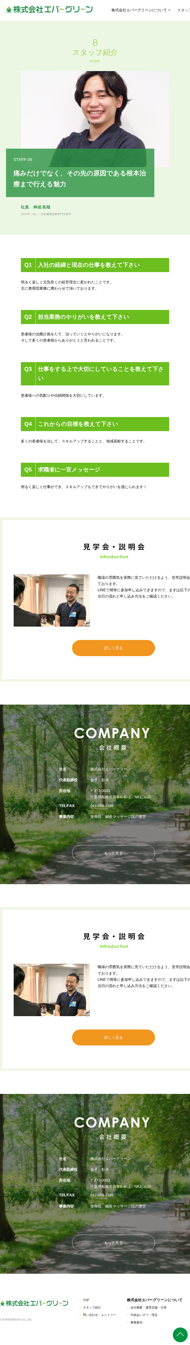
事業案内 (136, 1322)
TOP (86, 1300)
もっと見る (113, 853)
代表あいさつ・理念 (144, 1315)
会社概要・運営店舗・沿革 (148, 1307)
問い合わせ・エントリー (99, 1315)
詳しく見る (113, 648)
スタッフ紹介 (92, 1307)
